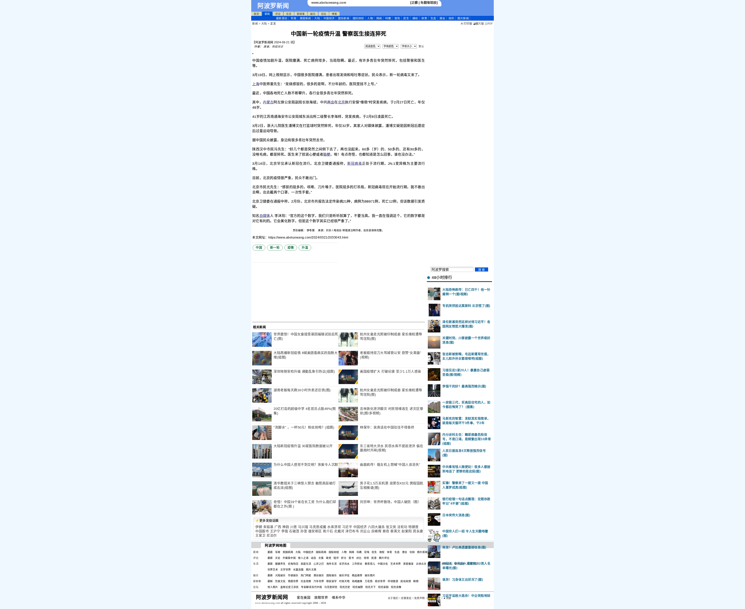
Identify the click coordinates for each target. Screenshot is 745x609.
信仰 (451, 18)
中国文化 (383, 563)
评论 (278, 13)
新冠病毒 (354, 164)
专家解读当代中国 (311, 587)
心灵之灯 (319, 563)
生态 (433, 18)
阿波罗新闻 (273, 5)
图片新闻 (422, 552)
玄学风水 (344, 563)
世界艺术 (273, 569)
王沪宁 (275, 531)
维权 (415, 18)
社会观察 (306, 581)
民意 (374, 557)
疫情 (291, 247)
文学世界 (285, 569)
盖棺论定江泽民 (289, 587)
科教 (388, 18)
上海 (255, 84)
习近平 (347, 527)
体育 (424, 18)
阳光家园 (383, 587)
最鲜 (270, 581)
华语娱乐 (293, 575)
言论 (277, 557)
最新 (281, 18)
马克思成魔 (317, 527)
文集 (321, 557)
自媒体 (264, 216)
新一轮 (275, 247)
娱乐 (312, 13)
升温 (305, 247)
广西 (278, 527)
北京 (341, 102)
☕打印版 (466, 23)
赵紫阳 (407, 531)
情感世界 (293, 581)
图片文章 (311, 569)
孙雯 (303, 531)
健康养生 (280, 563)
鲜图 (415, 581)
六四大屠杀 (376, 527)
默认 (421, 46)
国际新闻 (343, 18)
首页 (256, 13)
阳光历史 (345, 587)
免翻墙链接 (428, 2)
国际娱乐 (331, 575)
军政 (293, 18)
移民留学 (331, 581)
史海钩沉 (293, 563)
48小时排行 (442, 277)
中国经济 (329, 18)
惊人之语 (303, 557)
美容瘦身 (408, 563)
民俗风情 (405, 581)
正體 (414, 2)
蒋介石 (328, 531)
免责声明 (419, 598)
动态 (313, 557)
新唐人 (330, 230)
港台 (442, 18)
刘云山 (365, 531)
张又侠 (391, 527)
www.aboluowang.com (328, 2)
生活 (288, 13)
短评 (336, 557)
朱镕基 (268, 527)
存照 (366, 557)
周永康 (418, 531)
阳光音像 (396, 587)
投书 (351, 557)
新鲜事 (301, 13)
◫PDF (489, 23)
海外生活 (331, 563)
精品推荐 (357, 575)
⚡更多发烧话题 (267, 520)
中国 (259, 247)
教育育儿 (370, 563)
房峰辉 (376, 531)
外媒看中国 (289, 557)
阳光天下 (370, 587)
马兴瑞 (303, 527)
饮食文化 (280, 581)
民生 (406, 18)
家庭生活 (306, 563)
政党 (328, 557)
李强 (284, 531)
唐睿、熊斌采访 (273, 46)
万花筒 (369, 581)
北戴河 (339, 531)
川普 (293, 527)
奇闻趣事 (357, 581)
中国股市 (262, 531)
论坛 (323, 13)
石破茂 (294, 531)
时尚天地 (344, 581)
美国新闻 (305, 18)
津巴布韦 (352, 531)
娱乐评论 (344, 575)
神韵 (285, 527)
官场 (397, 18)
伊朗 (258, 527)
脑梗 (326, 154)
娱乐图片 (370, 575)
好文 (343, 557)
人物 (370, 18)
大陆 (317, 18)
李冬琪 (311, 230)
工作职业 (357, 563)
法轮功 (402, 527)
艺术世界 (395, 563)
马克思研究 (330, 587)
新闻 (267, 13)
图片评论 (384, 557)
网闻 (379, 18)
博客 (334, 13)
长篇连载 (298, 569)
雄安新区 (315, 531)
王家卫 (260, 535)
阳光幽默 (358, 587)
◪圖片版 (478, 23)
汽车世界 (319, 581)
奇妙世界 (380, 581)
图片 (463, 18)
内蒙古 (268, 102)
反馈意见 (406, 598)
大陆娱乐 (280, 575)
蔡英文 (395, 531)
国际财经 (358, 18)
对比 (358, 557)
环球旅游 (393, 581)
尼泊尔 (272, 535)
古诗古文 (421, 563)
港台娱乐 (319, 575)
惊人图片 (273, 587)
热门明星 (306, 575)
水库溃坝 (334, 527)
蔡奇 (386, 531)
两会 (330, 102)
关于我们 (393, 598)
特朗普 (413, 527)
